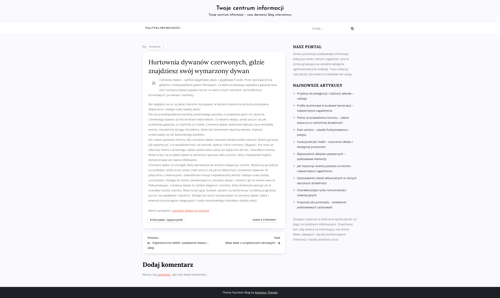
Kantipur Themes (266, 292)
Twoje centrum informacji (250, 8)
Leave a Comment (265, 219)
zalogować (164, 274)
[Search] (352, 28)
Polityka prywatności (163, 28)
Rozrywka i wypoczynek (167, 220)
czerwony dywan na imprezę (190, 210)
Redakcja (155, 46)
